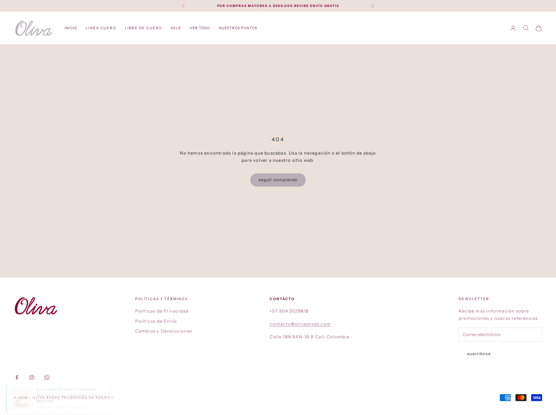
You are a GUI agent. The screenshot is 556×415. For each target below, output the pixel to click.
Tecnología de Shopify (87, 398)
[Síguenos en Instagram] (32, 377)
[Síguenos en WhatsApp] (47, 377)
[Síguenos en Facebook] (17, 377)
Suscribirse (479, 353)
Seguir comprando (278, 179)
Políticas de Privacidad (162, 311)
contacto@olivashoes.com (300, 324)
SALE (176, 28)
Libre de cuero (143, 28)
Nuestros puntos (238, 28)
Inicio (71, 28)
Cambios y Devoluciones (163, 331)
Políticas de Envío (156, 321)
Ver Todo (200, 28)
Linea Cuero (101, 28)
